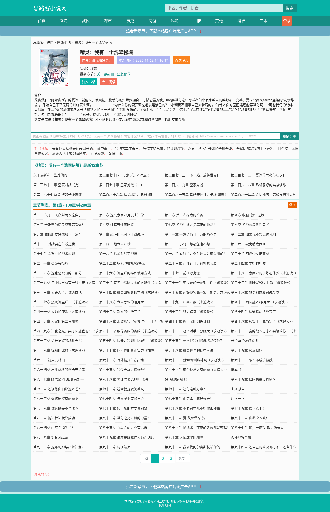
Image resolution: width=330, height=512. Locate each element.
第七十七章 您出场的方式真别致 (123, 408)
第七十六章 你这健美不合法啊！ (57, 408)
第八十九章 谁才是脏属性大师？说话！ (128, 437)
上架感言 (237, 388)
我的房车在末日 (127, 148)
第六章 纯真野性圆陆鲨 (116, 224)
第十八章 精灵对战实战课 (118, 253)
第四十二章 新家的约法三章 (120, 311)
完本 (263, 20)
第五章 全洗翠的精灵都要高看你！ (59, 224)
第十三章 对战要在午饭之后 (54, 243)
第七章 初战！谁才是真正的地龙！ (191, 224)
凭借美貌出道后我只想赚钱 (163, 148)
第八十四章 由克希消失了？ (54, 427)
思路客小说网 (50, 8)
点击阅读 (108, 81)
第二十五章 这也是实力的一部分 (57, 272)
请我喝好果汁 (102, 60)
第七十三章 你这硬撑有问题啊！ (57, 398)
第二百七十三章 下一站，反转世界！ (192, 175)
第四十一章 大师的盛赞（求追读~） (60, 311)
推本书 (236, 369)
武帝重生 (104, 148)
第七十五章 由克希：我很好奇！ (189, 398)
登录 (287, 20)
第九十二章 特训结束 (114, 446)
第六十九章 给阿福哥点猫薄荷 (253, 379)
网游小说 (64, 42)
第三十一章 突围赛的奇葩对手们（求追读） (197, 282)
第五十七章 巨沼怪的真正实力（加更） (128, 350)
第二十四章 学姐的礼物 (248, 263)
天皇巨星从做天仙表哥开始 (72, 148)
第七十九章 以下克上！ (248, 408)
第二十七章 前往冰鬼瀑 (182, 272)
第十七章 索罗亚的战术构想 (54, 253)
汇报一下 (237, 398)
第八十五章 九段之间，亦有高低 (123, 427)
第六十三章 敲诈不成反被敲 (252, 359)
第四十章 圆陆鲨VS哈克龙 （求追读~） (260, 301)
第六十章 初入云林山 (49, 359)
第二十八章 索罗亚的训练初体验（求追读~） (264, 272)
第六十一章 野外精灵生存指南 (121, 359)
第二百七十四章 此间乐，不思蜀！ (125, 175)
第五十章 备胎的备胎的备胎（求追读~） (129, 330)
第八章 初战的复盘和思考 (250, 224)
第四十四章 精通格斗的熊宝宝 (253, 311)
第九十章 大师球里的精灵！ (186, 437)
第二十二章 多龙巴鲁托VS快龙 (122, 263)
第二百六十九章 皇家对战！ (186, 184)
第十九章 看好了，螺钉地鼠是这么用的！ (196, 253)
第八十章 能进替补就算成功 (54, 417)
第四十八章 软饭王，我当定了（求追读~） (263, 321)
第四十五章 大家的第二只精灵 (55, 321)
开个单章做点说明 (244, 340)
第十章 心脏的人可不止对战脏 (121, 234)
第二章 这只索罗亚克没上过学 (121, 214)
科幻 (175, 20)
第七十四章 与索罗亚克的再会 (121, 398)
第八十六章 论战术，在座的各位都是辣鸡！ (197, 427)
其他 (219, 20)
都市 (108, 20)
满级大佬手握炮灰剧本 (69, 153)
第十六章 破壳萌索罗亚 (248, 243)
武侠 (86, 20)
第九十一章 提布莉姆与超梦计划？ (59, 446)
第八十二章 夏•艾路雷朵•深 (185, 417)
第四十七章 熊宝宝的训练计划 (187, 321)
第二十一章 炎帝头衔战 (50, 263)
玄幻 (63, 20)
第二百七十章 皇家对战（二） (121, 184)
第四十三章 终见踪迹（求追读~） (190, 311)
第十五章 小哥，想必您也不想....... (191, 243)
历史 (130, 20)
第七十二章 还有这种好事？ (186, 388)
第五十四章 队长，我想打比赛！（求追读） (131, 340)
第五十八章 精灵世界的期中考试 (189, 350)
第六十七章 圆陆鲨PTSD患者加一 (58, 379)
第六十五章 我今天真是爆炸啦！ (123, 369)
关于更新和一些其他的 (114, 74)
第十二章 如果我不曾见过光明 (253, 234)
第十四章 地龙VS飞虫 (115, 243)
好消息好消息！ (177, 379)
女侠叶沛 (115, 153)
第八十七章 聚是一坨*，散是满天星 (257, 427)
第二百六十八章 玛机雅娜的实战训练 (258, 184)
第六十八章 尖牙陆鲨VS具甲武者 (123, 379)
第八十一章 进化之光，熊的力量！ (125, 417)
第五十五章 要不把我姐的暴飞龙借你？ (194, 340)
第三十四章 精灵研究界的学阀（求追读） (130, 292)
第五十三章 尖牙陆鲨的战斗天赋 (57, 340)
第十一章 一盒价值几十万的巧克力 (191, 234)
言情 (197, 20)
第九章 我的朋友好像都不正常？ (57, 234)
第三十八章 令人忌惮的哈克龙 (121, 301)
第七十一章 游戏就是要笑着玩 (121, 388)
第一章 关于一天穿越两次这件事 (57, 214)
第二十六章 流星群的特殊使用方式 (125, 272)
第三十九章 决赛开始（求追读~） (190, 301)
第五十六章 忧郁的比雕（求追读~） (60, 350)
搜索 (290, 8)
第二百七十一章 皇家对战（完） (57, 184)
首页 (41, 20)
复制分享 (289, 136)
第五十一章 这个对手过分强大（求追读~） (197, 330)
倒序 (292, 204)
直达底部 (181, 60)
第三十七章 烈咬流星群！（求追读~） (61, 301)
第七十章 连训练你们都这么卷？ (57, 388)
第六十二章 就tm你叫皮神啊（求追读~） (195, 359)
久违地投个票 (241, 437)
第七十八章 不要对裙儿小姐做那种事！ (194, 408)
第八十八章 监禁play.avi (51, 437)
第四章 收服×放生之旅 (247, 214)
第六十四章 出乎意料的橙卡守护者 (59, 369)
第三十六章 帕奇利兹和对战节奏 (255, 292)
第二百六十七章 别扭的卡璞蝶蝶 (57, 194)
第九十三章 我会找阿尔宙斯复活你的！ (194, 446)
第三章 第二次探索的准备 (184, 214)
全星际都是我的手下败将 (254, 148)
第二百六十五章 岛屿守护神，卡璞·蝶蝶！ (196, 194)
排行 (241, 20)
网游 (152, 20)
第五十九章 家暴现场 (246, 350)
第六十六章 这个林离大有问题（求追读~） (197, 369)
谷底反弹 (97, 153)
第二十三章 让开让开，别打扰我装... (192, 263)
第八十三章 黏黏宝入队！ (250, 417)
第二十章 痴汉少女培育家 (250, 253)
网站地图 (165, 505)
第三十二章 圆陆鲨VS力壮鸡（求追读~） (261, 282)
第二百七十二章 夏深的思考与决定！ (258, 175)
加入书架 (88, 81)
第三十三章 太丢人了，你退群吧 (57, 292)
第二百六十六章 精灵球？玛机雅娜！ (126, 194)
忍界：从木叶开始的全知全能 (210, 148)
